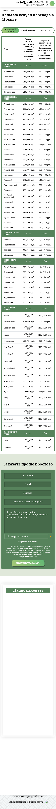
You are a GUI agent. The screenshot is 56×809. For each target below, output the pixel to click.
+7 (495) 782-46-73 (29, 2)
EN (47, 4)
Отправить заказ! (28, 563)
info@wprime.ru (34, 5)
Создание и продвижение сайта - (26, 802)
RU (47, 2)
